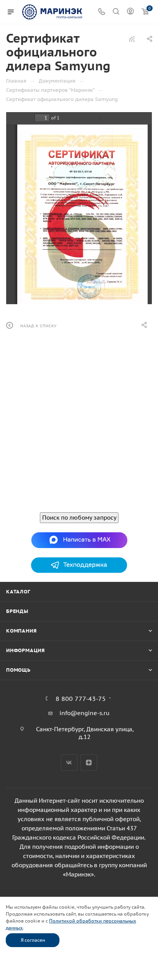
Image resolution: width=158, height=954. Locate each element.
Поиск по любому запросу (79, 517)
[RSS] (132, 39)
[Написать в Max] (79, 539)
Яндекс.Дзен (89, 762)
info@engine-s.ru (84, 713)
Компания (21, 631)
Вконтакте (69, 762)
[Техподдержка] (79, 564)
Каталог (18, 591)
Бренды (17, 611)
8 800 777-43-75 (81, 699)
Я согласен (33, 940)
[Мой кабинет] (130, 12)
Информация (25, 650)
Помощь (18, 670)
